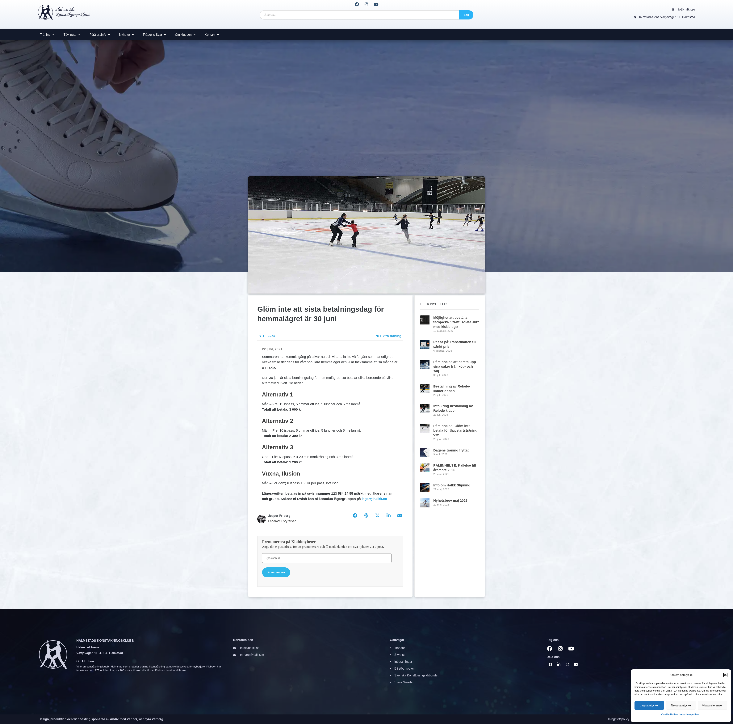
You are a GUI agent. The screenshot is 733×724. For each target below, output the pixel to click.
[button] (725, 675)
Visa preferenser (712, 705)
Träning (45, 34)
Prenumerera (276, 572)
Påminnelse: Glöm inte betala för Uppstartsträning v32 (455, 430)
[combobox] (359, 14)
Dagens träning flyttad (451, 450)
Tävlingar (70, 34)
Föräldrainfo (98, 34)
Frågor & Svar (152, 34)
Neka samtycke (681, 705)
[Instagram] (366, 4)
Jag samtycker (649, 705)
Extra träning (390, 336)
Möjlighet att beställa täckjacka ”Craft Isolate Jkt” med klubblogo (456, 322)
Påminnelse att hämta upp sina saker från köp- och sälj (454, 366)
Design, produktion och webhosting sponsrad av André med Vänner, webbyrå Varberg (101, 719)
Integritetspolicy (689, 714)
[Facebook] (356, 4)
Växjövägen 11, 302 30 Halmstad (99, 653)
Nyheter (124, 34)
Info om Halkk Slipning (451, 485)
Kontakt (210, 34)
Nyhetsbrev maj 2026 (450, 500)
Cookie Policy (669, 714)
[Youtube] (376, 4)
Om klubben (183, 34)
